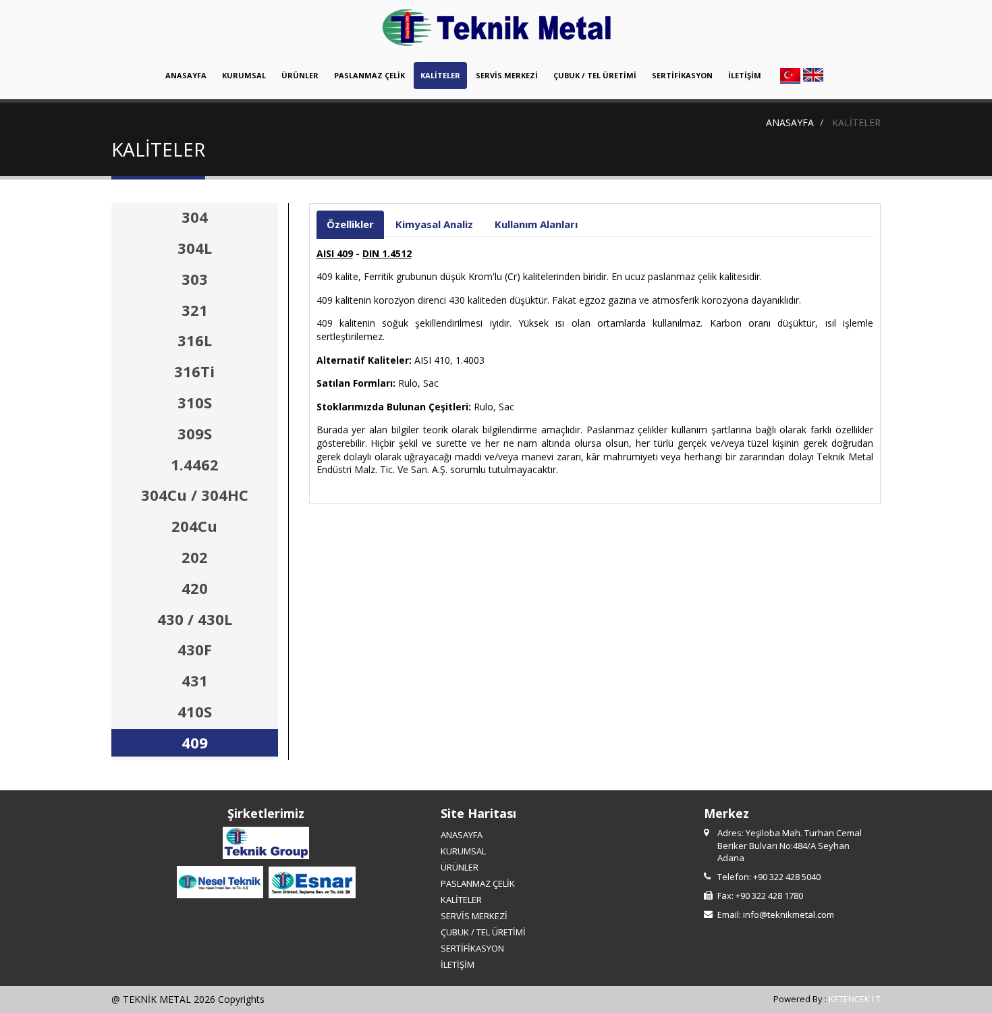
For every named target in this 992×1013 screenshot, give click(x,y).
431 (195, 680)
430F (194, 649)
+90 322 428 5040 (787, 877)
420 (195, 588)
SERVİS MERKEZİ (507, 75)
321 (195, 310)
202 (195, 557)
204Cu (194, 526)
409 (195, 742)
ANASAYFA (185, 75)
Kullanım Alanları (536, 224)
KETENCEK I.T (855, 999)
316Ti (194, 371)
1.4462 (195, 464)
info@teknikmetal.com (788, 914)
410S (194, 711)
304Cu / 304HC (194, 495)
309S (194, 433)
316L (194, 340)
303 (195, 279)
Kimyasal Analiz (434, 224)
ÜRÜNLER (300, 75)
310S (194, 402)
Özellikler (350, 224)
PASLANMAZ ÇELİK (369, 75)
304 (195, 217)
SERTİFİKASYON (682, 75)
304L (194, 248)
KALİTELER (440, 75)
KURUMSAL (244, 75)
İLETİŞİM (744, 75)
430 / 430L (194, 619)
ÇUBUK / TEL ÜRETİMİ (594, 75)
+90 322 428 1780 (769, 895)
